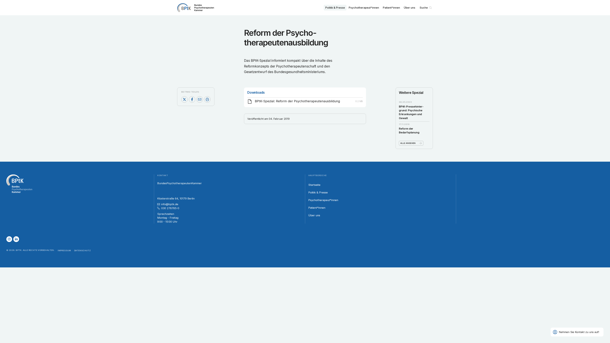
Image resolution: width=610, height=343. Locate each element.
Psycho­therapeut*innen (364, 7)
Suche (424, 7)
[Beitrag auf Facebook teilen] (192, 99)
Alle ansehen (408, 143)
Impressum (64, 250)
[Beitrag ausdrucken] (207, 99)
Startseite (314, 184)
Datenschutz (82, 250)
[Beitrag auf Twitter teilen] (184, 99)
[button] (577, 332)
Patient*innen (391, 7)
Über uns (409, 7)
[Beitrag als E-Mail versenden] (200, 99)
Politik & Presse (335, 7)
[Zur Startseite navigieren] (195, 7)
